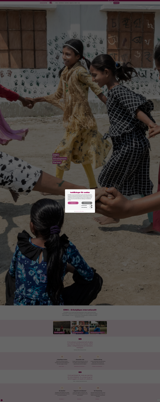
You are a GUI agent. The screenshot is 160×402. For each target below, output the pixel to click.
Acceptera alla (73, 202)
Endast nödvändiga (87, 202)
